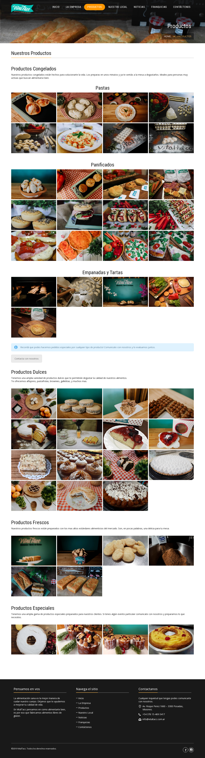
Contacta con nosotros (27, 358)
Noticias (139, 6)
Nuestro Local (117, 6)
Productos (94, 6)
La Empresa (73, 6)
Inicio (56, 6)
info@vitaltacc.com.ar (154, 719)
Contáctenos (182, 6)
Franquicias (159, 6)
